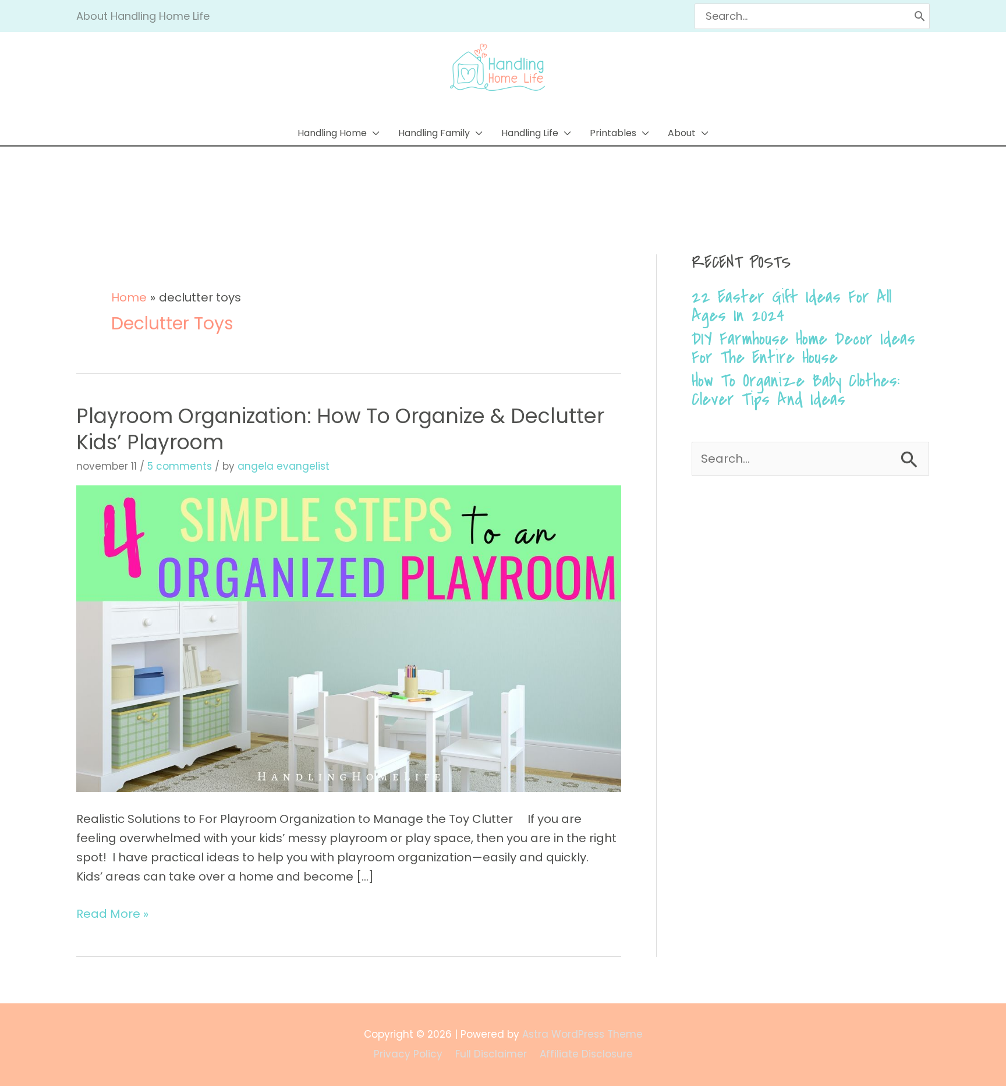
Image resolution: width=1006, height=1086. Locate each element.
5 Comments (179, 466)
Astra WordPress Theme (582, 1034)
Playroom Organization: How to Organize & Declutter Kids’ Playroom (340, 429)
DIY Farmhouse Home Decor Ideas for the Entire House (803, 348)
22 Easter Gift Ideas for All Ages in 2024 (791, 306)
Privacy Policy (408, 1054)
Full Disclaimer (491, 1054)
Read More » (112, 913)
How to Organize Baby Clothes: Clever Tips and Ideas (795, 390)
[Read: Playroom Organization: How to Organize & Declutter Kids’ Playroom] (348, 638)
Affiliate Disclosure (586, 1054)
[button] (338, 133)
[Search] (920, 16)
